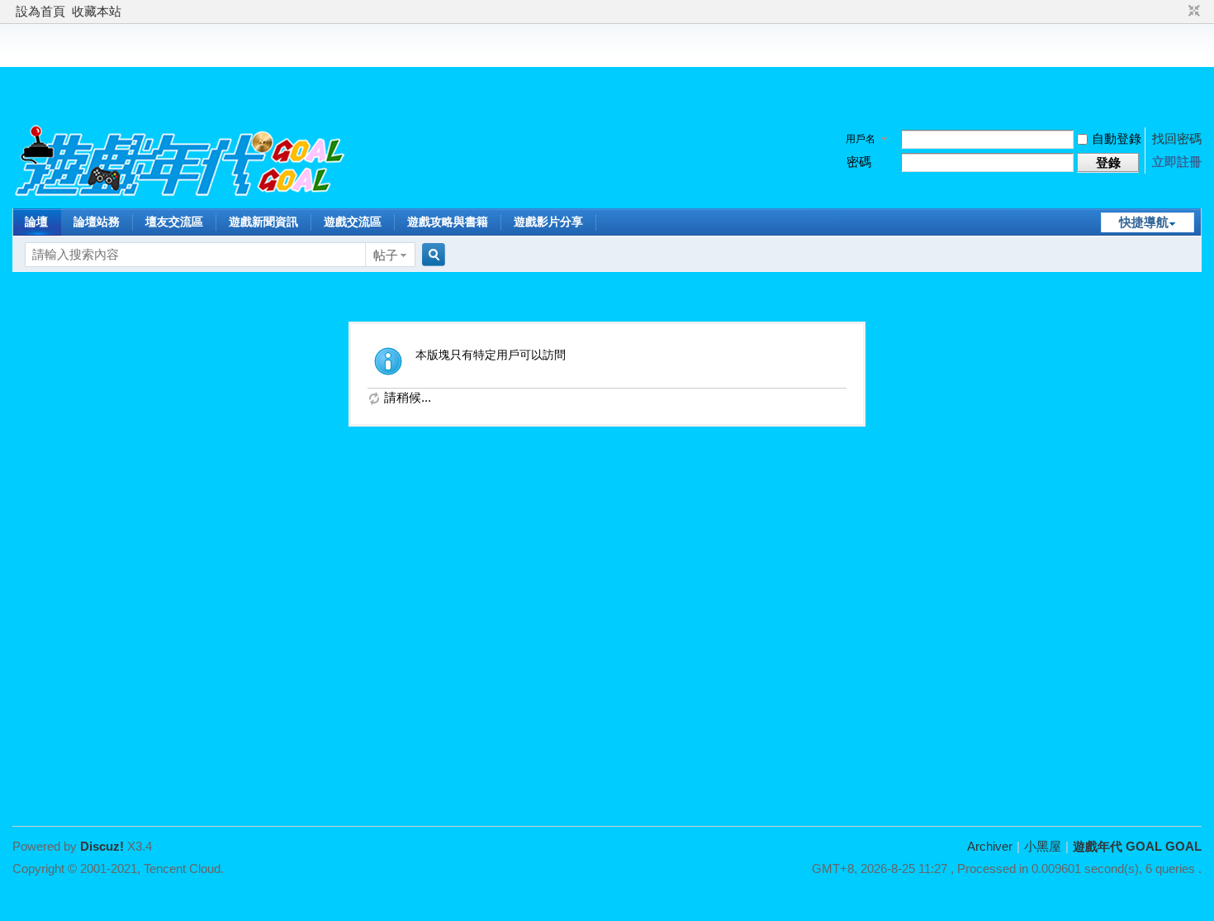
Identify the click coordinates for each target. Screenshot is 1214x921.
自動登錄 (1116, 138)
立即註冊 (1177, 162)
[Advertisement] (607, 69)
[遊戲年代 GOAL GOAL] (181, 197)
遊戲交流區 (353, 221)
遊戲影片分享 (548, 221)
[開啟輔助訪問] (1178, 11)
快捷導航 (1144, 222)
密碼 (858, 162)
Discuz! (102, 846)
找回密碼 (1177, 138)
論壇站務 (97, 221)
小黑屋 (1042, 846)
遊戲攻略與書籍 (447, 221)
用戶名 (860, 139)
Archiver (989, 846)
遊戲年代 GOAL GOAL (1137, 846)
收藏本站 (96, 11)
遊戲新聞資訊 (263, 221)
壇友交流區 (174, 221)
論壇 (36, 221)
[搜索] (431, 255)
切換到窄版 (1192, 11)
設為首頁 (40, 11)
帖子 (385, 255)
